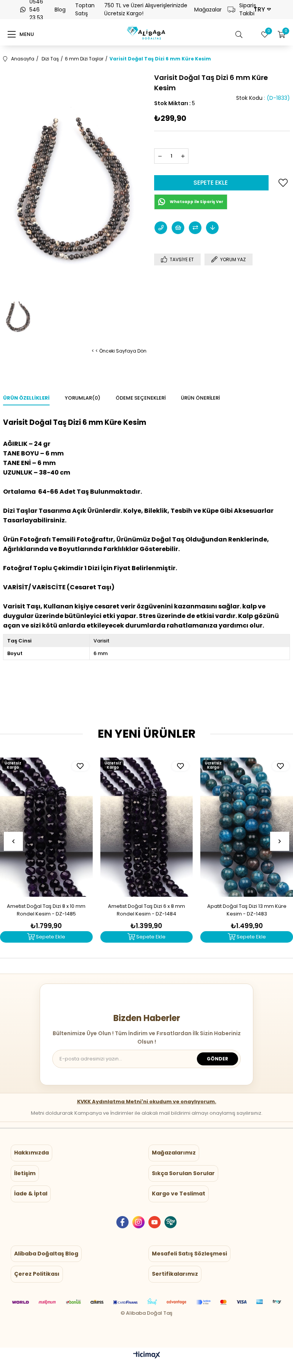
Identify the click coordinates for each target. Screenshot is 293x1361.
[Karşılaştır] (195, 227)
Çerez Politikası (37, 1274)
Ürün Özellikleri (26, 398)
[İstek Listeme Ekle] (178, 227)
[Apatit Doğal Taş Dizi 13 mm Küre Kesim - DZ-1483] (246, 827)
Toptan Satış (85, 9)
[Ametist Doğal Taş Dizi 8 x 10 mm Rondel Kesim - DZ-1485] (46, 827)
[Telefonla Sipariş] (160, 227)
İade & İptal (30, 1193)
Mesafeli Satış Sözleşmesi (189, 1253)
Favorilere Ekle (80, 766)
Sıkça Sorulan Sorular (183, 1173)
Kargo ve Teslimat (178, 1193)
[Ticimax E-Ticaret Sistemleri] (146, 1355)
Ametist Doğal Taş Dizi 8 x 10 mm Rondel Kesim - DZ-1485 (46, 909)
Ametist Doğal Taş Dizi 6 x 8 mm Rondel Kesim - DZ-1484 (146, 909)
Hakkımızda (31, 1152)
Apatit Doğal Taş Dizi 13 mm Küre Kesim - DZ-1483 (247, 909)
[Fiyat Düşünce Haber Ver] (212, 227)
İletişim (24, 1173)
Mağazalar (208, 9)
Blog (60, 9)
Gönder (217, 1058)
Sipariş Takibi (243, 9)
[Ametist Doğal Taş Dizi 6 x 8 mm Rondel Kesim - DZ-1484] (146, 827)
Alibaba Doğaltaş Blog (46, 1253)
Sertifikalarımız (175, 1274)
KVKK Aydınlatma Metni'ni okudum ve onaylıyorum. (146, 1101)
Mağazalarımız (174, 1152)
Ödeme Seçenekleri (141, 398)
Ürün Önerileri (200, 398)
